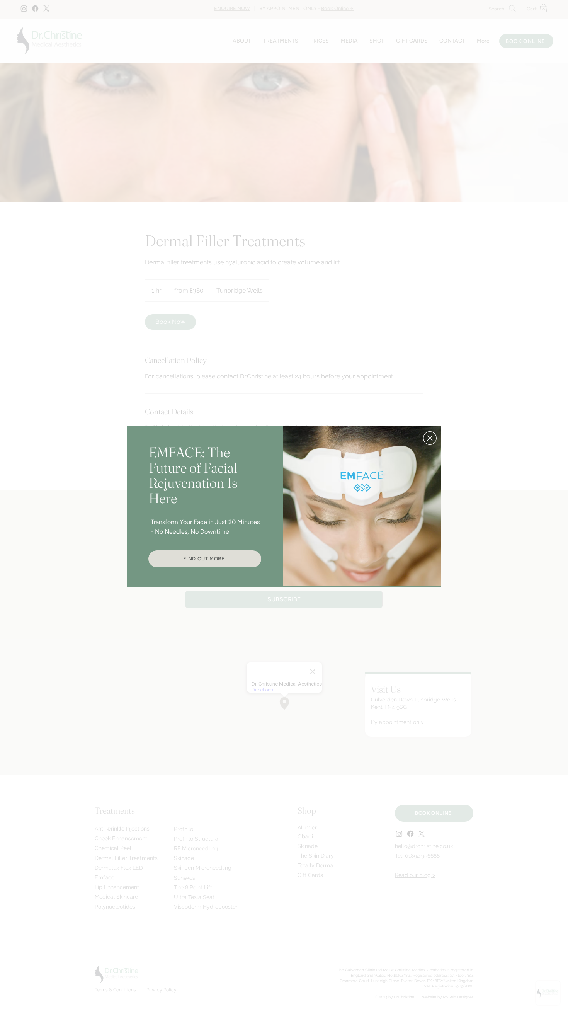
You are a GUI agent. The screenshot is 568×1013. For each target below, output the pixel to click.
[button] (430, 438)
